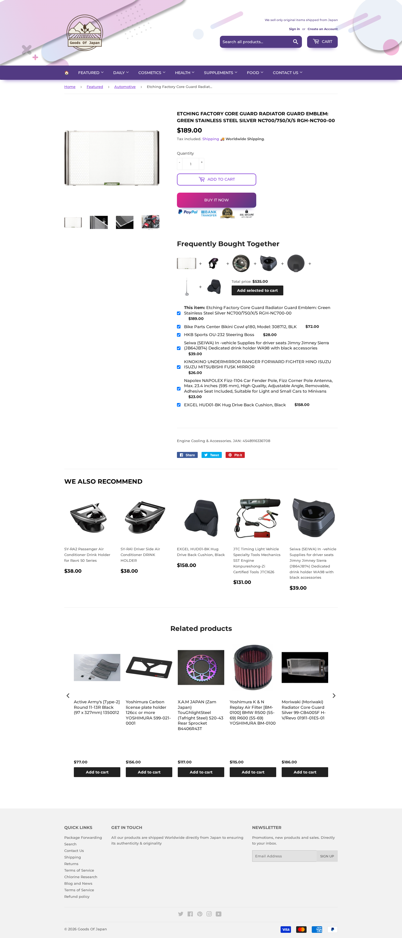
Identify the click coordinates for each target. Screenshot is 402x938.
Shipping (210, 139)
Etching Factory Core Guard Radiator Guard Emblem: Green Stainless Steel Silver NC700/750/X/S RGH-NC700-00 (257, 310)
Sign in (294, 29)
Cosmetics (150, 72)
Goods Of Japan (92, 929)
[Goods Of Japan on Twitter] (180, 915)
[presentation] (68, 696)
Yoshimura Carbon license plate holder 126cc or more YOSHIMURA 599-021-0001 (148, 712)
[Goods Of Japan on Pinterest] (200, 915)
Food (253, 72)
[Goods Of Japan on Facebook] (190, 915)
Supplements (219, 72)
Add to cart (97, 772)
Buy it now (216, 200)
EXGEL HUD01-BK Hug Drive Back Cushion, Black (235, 404)
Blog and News (78, 883)
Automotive (125, 86)
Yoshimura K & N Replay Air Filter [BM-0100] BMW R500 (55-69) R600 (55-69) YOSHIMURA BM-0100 (253, 712)
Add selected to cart (257, 290)
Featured (89, 72)
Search (70, 844)
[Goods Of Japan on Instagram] (209, 915)
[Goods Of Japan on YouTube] (219, 915)
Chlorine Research (80, 877)
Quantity (185, 153)
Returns (71, 863)
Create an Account (323, 29)
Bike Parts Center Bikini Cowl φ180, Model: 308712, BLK (240, 326)
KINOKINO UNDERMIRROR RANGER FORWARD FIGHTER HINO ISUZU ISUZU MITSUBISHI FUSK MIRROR (257, 364)
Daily (119, 72)
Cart (326, 41)
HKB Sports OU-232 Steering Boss (219, 334)
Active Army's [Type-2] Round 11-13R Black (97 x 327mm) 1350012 (97, 707)
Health (183, 72)
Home (69, 86)
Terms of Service (79, 870)
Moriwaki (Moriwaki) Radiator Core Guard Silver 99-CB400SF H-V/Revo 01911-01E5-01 (304, 710)
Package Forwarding (83, 837)
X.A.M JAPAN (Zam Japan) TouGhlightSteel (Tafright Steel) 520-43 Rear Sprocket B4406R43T (200, 715)
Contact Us (286, 72)
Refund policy (76, 896)
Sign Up (327, 856)
